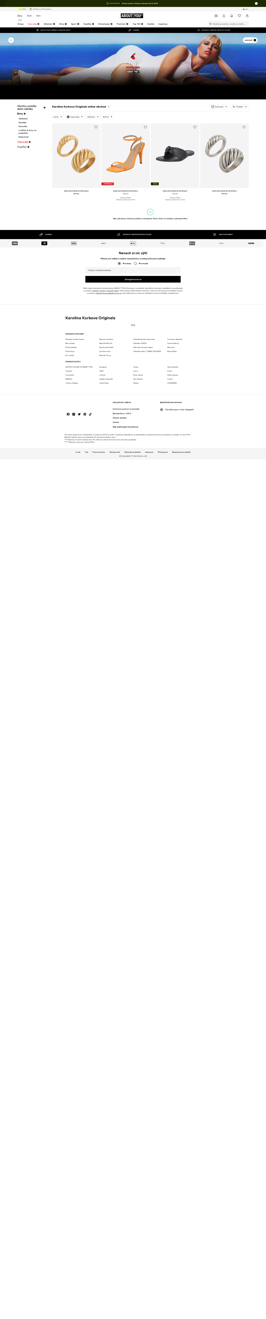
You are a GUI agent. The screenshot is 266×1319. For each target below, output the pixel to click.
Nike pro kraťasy (106, 339)
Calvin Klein (104, 383)
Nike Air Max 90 (105, 343)
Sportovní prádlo (106, 347)
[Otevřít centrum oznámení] (231, 15)
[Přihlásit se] (224, 15)
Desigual (103, 367)
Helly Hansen (172, 375)
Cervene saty (105, 351)
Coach (170, 379)
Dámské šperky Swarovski (144, 339)
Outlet (23, 9)
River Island (138, 375)
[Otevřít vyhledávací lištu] (209, 24)
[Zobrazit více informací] (76, 198)
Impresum (149, 452)
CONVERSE (172, 383)
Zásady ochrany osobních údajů (106, 291)
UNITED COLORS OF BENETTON (78, 367)
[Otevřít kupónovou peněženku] (216, 15)
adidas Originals (106, 379)
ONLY (101, 371)
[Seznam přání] (239, 15)
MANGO (68, 379)
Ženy (19, 16)
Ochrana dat (114, 452)
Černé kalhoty (173, 343)
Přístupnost (163, 452)
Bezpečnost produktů (181, 452)
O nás (78, 452)
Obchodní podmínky (132, 452)
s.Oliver (102, 375)
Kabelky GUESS (139, 343)
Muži (29, 16)
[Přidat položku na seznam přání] (96, 127)
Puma (169, 371)
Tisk (86, 452)
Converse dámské (174, 339)
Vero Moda (138, 379)
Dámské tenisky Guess (74, 339)
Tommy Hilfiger (71, 383)
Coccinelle (69, 375)
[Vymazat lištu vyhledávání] (246, 24)
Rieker (136, 383)
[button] (219, 107)
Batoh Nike (172, 351)
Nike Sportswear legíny (143, 347)
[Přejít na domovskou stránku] (80, 404)
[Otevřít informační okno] (256, 3)
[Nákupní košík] (247, 15)
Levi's (135, 371)
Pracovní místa (99, 452)
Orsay (135, 367)
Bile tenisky (70, 343)
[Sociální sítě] (68, 414)
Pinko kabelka (71, 347)
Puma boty (70, 351)
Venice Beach (172, 367)
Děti (38, 16)
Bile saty (171, 347)
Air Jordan (69, 355)
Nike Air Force (105, 355)
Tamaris (68, 371)
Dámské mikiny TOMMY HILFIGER (147, 351)
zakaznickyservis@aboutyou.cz (109, 293)
